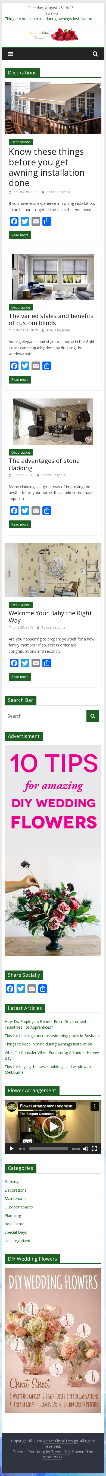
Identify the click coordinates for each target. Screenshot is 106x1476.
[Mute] (85, 1148)
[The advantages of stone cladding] (53, 402)
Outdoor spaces (19, 1207)
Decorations (20, 142)
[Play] (11, 1148)
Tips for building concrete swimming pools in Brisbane (52, 1035)
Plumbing (13, 1215)
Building (11, 1181)
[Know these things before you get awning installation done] (53, 85)
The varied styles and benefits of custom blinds (51, 319)
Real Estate (14, 1223)
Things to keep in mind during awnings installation (48, 20)
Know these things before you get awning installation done (47, 167)
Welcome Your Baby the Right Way (50, 616)
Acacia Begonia (58, 192)
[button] (53, 1127)
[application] (53, 1127)
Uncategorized (17, 1240)
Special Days (16, 1232)
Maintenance (16, 1198)
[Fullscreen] (94, 1148)
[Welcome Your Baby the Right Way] (53, 546)
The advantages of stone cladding (44, 464)
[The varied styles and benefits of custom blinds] (53, 257)
